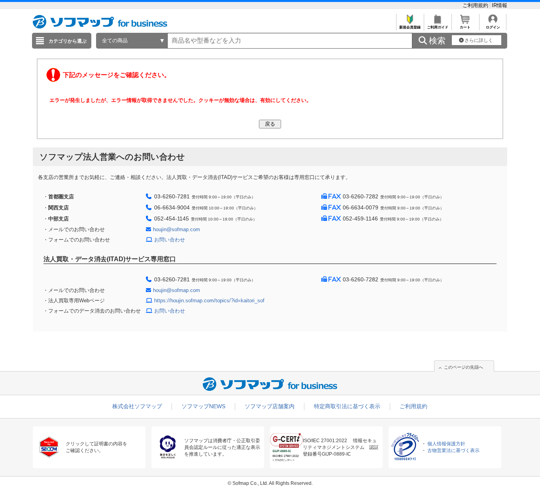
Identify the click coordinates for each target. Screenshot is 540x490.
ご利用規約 (476, 5)
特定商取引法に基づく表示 (347, 406)
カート (465, 27)
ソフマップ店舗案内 (270, 406)
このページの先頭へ (463, 367)
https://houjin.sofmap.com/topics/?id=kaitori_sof (209, 300)
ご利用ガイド (437, 27)
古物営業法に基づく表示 (453, 450)
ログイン (493, 27)
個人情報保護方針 (446, 444)
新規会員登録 (410, 27)
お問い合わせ (169, 240)
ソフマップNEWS (203, 406)
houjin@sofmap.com (176, 229)
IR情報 (499, 5)
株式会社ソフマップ (137, 406)
